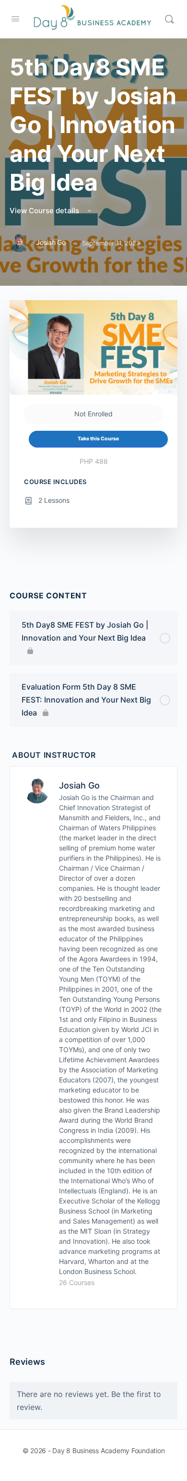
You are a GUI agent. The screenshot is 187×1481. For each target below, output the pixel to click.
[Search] (169, 19)
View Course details (45, 210)
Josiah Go (79, 785)
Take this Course (98, 439)
